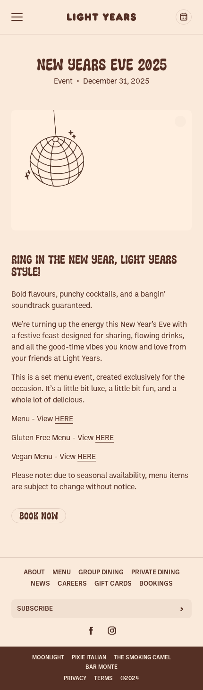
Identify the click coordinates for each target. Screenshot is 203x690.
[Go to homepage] (101, 17)
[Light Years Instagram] (112, 630)
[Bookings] (184, 17)
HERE (64, 419)
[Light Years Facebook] (91, 630)
